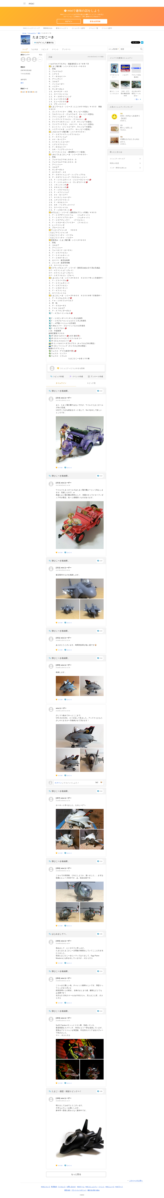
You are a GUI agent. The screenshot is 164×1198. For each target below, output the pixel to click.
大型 (35, 92)
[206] (58, 868)
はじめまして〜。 (60, 934)
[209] (58, 665)
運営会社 (67, 1190)
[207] (58, 798)
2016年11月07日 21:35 (63, 667)
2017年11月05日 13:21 (63, 400)
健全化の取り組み (94, 1190)
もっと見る (76, 1174)
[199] (58, 1098)
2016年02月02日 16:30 (63, 980)
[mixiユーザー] (51, 399)
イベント (55, 49)
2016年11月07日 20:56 (63, 710)
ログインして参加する (45, 43)
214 (101, 391)
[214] (58, 398)
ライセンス (62, 1187)
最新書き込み (47, 28)
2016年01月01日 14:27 (63, 1100)
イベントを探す (107, 28)
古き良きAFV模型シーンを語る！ (136, 94)
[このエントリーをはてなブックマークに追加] (142, 43)
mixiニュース (110, 1187)
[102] (58, 941)
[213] (58, 483)
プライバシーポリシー (79, 1190)
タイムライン (61, 383)
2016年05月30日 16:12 (63, 870)
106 (101, 934)
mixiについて (45, 1187)
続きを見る (88, 958)
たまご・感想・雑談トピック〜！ (67, 1091)
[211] (58, 638)
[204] (58, 978)
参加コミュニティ (62, 28)
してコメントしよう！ (67, 783)
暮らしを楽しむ (126, 128)
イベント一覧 (93, 28)
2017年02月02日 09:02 (63, 570)
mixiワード (119, 1187)
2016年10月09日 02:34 (63, 800)
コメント (69, 467)
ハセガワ (125, 75)
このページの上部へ (136, 1180)
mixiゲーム (81, 1187)
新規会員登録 (95, 21)
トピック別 (91, 383)
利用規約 (54, 1187)
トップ (25, 49)
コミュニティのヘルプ (117, 159)
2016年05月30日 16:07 (63, 943)
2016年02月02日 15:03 (63, 1020)
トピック (44, 49)
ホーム (24, 33)
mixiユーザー (66, 398)
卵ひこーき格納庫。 (61, 391)
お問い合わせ (71, 1187)
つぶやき (34, 49)
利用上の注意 (114, 163)
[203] (58, 1018)
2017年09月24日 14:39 (63, 485)
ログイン (68, 21)
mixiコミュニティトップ (31, 28)
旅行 (39, 33)
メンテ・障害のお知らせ (118, 168)
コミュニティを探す (78, 28)
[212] (58, 568)
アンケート (66, 49)
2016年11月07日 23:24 (63, 640)
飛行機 (29, 92)
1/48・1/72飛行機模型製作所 (125, 94)
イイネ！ (60, 467)
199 (101, 1091)
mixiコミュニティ (91, 1187)
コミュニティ (32, 33)
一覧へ (136, 99)
